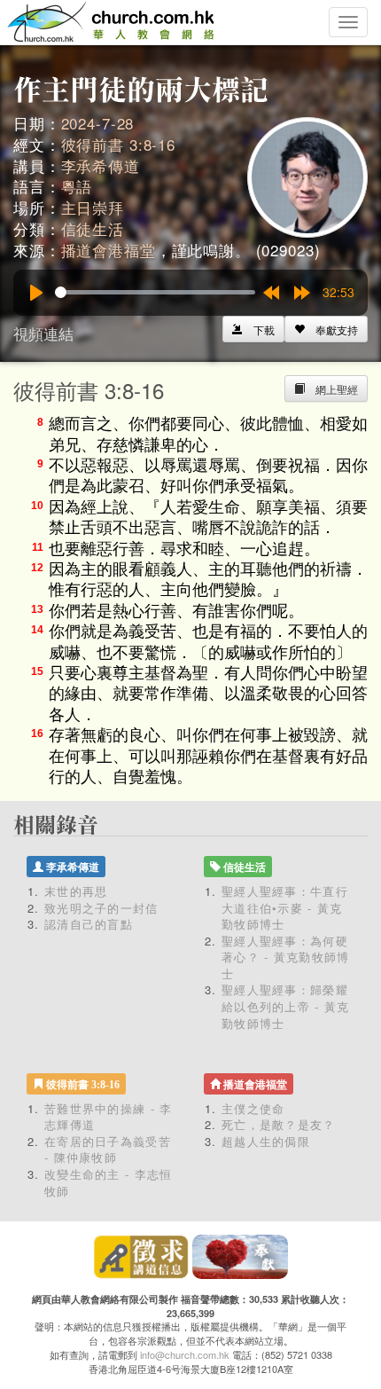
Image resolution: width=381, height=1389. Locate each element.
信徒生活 (92, 228)
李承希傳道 (100, 165)
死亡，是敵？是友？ (279, 1124)
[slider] (155, 292)
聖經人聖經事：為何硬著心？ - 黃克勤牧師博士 (286, 957)
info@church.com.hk (184, 1354)
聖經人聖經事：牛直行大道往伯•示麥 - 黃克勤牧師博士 (285, 907)
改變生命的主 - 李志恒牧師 (108, 1182)
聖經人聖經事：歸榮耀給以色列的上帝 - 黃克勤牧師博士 (286, 1006)
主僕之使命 (253, 1108)
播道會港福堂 (108, 250)
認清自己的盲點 (88, 923)
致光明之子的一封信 (101, 907)
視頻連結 (43, 333)
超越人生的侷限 (266, 1141)
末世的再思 (76, 891)
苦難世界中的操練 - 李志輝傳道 (108, 1117)
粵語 (77, 186)
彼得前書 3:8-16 (118, 144)
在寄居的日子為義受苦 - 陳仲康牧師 (107, 1149)
